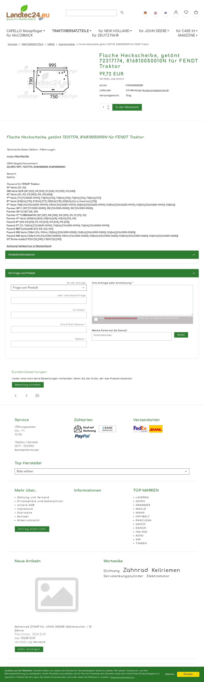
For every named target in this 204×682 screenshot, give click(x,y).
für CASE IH (185, 31)
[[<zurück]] (15, 397)
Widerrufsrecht (28, 520)
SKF (138, 539)
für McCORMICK (20, 35)
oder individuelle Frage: (71, 295)
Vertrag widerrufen (32, 529)
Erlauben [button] (188, 674)
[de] (145, 13)
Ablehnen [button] (169, 674)
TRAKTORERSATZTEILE (70, 31)
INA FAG (141, 532)
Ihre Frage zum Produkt (21, 273)
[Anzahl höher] (108, 108)
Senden (181, 334)
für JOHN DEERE (153, 31)
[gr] (165, 13)
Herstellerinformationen (21, 254)
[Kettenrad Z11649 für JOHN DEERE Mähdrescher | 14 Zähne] (57, 623)
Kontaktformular (27, 450)
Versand (120, 79)
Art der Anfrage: (76, 283)
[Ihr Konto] (176, 13)
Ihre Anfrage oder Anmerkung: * (112, 283)
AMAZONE (186, 35)
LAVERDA (142, 497)
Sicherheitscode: (103, 335)
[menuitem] (25, 31)
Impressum (25, 509)
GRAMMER (143, 505)
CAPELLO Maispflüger (25, 31)
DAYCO (141, 524)
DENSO (141, 528)
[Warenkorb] (196, 13)
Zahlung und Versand (33, 497)
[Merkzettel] (186, 13)
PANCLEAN (144, 520)
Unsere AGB (26, 505)
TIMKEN (141, 543)
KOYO (140, 535)
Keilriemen (166, 570)
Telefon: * (80, 339)
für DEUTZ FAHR (105, 35)
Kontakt (23, 516)
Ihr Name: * (79, 310)
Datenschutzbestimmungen (121, 318)
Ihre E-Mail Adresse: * (73, 324)
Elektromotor (158, 576)
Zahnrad (135, 570)
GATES (140, 501)
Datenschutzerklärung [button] (122, 677)
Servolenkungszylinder (123, 576)
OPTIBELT (143, 516)
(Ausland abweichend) (155, 90)
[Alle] (122, 13)
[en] (155, 13)
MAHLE (141, 509)
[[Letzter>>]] (37, 397)
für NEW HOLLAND (113, 31)
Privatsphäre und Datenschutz (40, 501)
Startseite (24, 512)
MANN (140, 512)
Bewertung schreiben (28, 384)
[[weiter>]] (26, 397)
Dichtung (112, 571)
